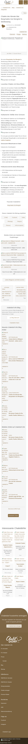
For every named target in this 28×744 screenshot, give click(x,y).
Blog (2, 665)
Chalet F (7, 566)
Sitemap (3, 669)
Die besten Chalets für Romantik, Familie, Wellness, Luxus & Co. (17, 414)
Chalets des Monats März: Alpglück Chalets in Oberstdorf (16, 456)
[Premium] (23, 529)
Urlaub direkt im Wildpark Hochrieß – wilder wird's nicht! (16, 340)
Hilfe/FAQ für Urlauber (6, 682)
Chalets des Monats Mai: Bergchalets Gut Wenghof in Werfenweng (16, 395)
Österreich (12, 34)
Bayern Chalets (20, 581)
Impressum (3, 703)
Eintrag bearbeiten (5, 686)
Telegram (19, 221)
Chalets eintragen (5, 690)
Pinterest (8, 225)
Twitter (23, 217)
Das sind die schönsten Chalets (15, 482)
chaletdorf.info (23, 31)
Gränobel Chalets (20, 543)
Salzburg (24, 34)
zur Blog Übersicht (14, 317)
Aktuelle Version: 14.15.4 (5, 742)
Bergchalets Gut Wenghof (13, 59)
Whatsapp (10, 221)
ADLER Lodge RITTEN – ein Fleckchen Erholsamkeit (16, 497)
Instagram (3, 724)
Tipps (10, 411)
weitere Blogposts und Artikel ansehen (14, 279)
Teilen (24, 13)
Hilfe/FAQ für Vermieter (6, 678)
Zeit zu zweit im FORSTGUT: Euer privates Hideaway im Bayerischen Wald (16, 360)
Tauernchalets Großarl (20, 565)
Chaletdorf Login (6, 731)
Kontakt (4, 661)
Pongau (19, 34)
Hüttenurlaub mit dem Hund (16, 470)
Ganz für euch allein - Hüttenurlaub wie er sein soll (17, 378)
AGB (2, 707)
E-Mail (6, 217)
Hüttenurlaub (13, 337)
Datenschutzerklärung (6, 711)
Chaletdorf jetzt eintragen (14, 626)
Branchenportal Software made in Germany (10, 739)
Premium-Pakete (5, 694)
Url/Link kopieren (19, 225)
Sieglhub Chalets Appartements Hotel (7, 546)
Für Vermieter (4, 648)
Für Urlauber (4, 652)
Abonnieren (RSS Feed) (14, 508)
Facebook (14, 217)
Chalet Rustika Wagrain (8, 586)
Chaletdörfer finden (14, 322)
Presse (2, 656)
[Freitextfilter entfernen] (21, 2)
